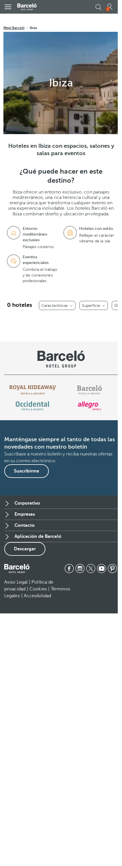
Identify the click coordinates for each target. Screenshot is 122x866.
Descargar (25, 548)
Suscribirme (26, 471)
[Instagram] (80, 568)
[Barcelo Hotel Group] (17, 568)
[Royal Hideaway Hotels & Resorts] (32, 390)
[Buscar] (98, 7)
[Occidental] (32, 406)
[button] (8, 7)
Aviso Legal (16, 582)
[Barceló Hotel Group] (27, 6)
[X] (90, 568)
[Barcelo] (89, 390)
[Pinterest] (112, 568)
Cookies (38, 589)
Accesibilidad (37, 595)
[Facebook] (69, 568)
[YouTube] (101, 568)
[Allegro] (89, 406)
